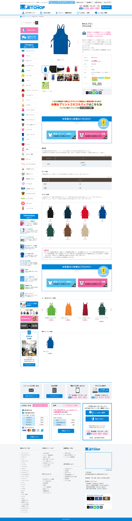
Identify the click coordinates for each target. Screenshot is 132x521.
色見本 (44, 485)
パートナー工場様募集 (70, 457)
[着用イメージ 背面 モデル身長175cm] (45, 77)
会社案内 (67, 470)
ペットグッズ (24, 512)
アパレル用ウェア (25, 474)
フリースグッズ (25, 470)
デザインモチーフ (47, 492)
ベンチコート (24, 466)
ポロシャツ (24, 456)
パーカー (24, 462)
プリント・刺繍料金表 (48, 455)
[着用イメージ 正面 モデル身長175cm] (75, 69)
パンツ (23, 482)
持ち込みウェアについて (48, 463)
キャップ (24, 484)
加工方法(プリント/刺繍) (48, 479)
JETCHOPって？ (68, 468)
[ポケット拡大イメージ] (53, 69)
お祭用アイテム (25, 506)
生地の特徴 (45, 483)
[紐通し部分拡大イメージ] (60, 69)
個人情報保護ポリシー (70, 474)
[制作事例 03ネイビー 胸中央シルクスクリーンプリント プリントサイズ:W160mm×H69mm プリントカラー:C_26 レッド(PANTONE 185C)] (60, 77)
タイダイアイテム (25, 508)
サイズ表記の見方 (47, 481)
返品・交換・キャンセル (48, 459)
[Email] (100, 93)
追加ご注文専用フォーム (70, 455)
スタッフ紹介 (68, 480)
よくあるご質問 (46, 465)
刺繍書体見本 (46, 490)
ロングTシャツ (25, 472)
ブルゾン (24, 468)
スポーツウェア (25, 460)
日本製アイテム (25, 500)
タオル (23, 498)
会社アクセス (68, 472)
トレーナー (24, 464)
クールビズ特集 (25, 504)
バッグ (23, 486)
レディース (24, 478)
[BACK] (68, 69)
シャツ (23, 458)
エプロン (24, 488)
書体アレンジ (46, 488)
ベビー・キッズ (25, 480)
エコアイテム (24, 510)
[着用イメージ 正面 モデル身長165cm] (53, 77)
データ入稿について (47, 461)
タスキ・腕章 (24, 494)
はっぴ (23, 490)
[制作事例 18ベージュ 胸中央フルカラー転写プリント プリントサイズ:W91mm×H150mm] (45, 85)
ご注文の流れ (46, 453)
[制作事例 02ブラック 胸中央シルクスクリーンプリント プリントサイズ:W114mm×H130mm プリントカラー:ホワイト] (75, 77)
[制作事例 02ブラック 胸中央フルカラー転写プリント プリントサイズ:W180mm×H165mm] (68, 77)
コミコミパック (25, 453)
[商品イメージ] (45, 69)
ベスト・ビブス (25, 476)
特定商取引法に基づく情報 (71, 476)
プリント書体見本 (47, 487)
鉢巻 (23, 492)
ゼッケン (24, 496)
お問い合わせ (68, 453)
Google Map (109, 470)
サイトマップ (46, 466)
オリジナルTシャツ (26, 454)
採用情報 (67, 478)
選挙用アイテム (25, 502)
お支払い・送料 (46, 457)
